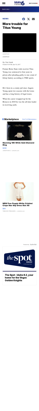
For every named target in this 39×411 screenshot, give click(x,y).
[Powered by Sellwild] (33, 244)
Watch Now (33, 3)
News (6, 19)
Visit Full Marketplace (29, 119)
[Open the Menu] (4, 3)
